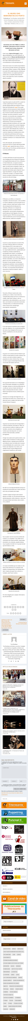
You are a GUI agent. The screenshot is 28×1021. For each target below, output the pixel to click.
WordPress (14, 1017)
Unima (5, 1006)
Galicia (12, 966)
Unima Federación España (14, 1006)
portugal (6, 989)
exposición (6, 966)
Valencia (6, 1009)
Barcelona (20, 948)
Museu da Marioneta (18, 980)
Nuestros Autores (7, 930)
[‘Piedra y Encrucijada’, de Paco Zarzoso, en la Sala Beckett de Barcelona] (14, 722)
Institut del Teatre (17, 969)
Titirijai (5, 1000)
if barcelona (7, 969)
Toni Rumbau (13, 18)
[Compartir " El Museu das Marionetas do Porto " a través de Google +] (10, 607)
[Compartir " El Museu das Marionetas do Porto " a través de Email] (12, 609)
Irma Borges (7, 971)
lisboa (12, 974)
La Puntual (14, 971)
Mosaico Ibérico (8, 980)
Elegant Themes (12, 1016)
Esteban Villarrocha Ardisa (10, 960)
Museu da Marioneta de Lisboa (11, 983)
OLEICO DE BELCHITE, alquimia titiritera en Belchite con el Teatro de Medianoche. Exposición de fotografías (13, 686)
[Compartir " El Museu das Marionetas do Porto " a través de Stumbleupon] (23, 607)
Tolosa (11, 1000)
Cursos (19, 954)
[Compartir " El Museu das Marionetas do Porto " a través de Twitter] (7, 607)
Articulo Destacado (8, 20)
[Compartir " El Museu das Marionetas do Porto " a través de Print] (15, 609)
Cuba (14, 954)
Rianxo (12, 989)
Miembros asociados (7, 889)
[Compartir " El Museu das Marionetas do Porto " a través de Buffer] (20, 607)
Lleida (17, 974)
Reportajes (7, 23)
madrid (20, 977)
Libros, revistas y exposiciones (11, 22)
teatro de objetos (8, 994)
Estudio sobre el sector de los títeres (13, 963)
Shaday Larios (19, 989)
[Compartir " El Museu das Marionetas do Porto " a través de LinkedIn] (18, 607)
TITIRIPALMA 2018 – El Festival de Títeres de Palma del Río (13, 751)
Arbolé (14, 948)
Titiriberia (17, 997)
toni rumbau (18, 1000)
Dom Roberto (7, 957)
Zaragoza (12, 1009)
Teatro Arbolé (13, 991)
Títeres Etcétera (18, 1003)
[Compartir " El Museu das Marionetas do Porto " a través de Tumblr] (12, 607)
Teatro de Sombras (8, 997)
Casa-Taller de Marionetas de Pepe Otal (14, 951)
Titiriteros (12, 23)
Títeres (10, 1003)
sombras (6, 991)
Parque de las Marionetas (16, 986)
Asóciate (5, 885)
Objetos (6, 986)
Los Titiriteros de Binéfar (10, 977)
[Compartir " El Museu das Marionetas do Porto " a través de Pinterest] (15, 607)
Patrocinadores (6, 892)
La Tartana (6, 974)
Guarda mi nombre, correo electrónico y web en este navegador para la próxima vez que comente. (13, 785)
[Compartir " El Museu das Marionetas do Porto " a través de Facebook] (5, 607)
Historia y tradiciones (19, 20)
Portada (22, 22)
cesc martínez (7, 954)
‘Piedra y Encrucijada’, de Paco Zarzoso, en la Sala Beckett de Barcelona (14, 731)
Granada (18, 966)
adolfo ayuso (7, 948)
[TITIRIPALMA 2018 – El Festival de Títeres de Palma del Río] (14, 742)
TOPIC (5, 1003)
